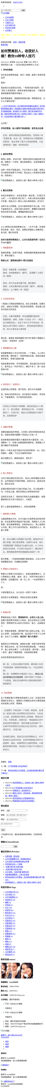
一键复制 (9, 1081)
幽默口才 (10, 947)
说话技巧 (10, 900)
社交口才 (9, 915)
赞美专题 (21, 42)
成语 (8, 944)
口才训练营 (9, 17)
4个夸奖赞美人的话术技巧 (17, 766)
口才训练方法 (10, 25)
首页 (15, 42)
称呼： (3, 811)
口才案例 (10, 952)
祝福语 (9, 936)
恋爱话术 (10, 926)
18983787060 (17, 2)
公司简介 (8, 30)
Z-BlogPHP (5, 1037)
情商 (8, 941)
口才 (8, 908)
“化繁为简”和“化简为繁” (14, 867)
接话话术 (9, 954)
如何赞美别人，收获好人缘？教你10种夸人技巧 (23, 882)
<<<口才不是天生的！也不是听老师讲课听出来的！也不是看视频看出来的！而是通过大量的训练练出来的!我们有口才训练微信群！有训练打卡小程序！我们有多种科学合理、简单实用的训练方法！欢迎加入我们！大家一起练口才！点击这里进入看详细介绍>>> (23, 111)
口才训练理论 (11, 897)
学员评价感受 (10, 28)
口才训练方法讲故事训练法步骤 (17, 861)
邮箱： (3, 815)
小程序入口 (9, 23)
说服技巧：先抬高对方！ (22, 790)
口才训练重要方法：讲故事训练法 (18, 859)
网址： (3, 819)
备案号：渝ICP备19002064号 (11, 1035)
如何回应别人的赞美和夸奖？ (24, 798)
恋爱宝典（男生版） (13, 856)
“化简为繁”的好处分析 (13, 869)
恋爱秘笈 (10, 928)
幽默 (8, 902)
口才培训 (9, 918)
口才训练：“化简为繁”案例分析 (17, 872)
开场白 (9, 905)
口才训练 (10, 895)
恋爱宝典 (10, 923)
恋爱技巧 (10, 921)
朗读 (8, 939)
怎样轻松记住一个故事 (13, 864)
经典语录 (10, 934)
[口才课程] (5, 13)
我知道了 (6, 1065)
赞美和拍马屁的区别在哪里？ (24, 801)
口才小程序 (9, 20)
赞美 (10, 762)
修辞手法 (9, 949)
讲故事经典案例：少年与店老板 (17, 875)
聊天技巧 (10, 913)
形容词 (9, 910)
